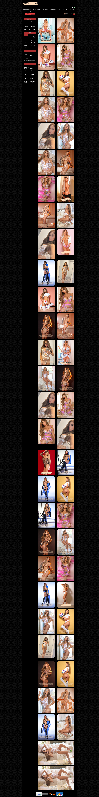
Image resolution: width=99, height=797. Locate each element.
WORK (59, 9)
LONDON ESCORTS (27, 9)
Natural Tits (32, 74)
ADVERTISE (72, 9)
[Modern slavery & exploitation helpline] (52, 794)
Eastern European (32, 26)
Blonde (25, 75)
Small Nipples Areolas (32, 82)
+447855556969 (73, 5)
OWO (31, 58)
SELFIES (38, 9)
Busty (25, 77)
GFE (31, 55)
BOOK (33, 13)
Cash (25, 78)
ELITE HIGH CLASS (32, 66)
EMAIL (63, 9)
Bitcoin (25, 74)
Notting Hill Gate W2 (32, 29)
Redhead (31, 77)
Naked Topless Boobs (32, 72)
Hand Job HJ (32, 56)
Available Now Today (26, 72)
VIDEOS (34, 9)
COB (24, 57)
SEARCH (47, 9)
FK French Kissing (32, 53)
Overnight (32, 75)
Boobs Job (25, 54)
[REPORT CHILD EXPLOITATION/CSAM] (59, 794)
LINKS (67, 9)
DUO (43, 9)
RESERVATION (53, 9)
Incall (31, 70)
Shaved (31, 78)
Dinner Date (26, 58)
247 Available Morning (26, 68)
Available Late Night (26, 70)
